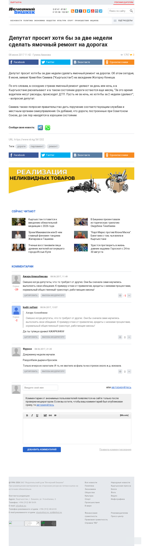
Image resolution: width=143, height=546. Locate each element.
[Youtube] (92, 11)
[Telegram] (100, 11)
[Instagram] (96, 11)
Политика (28, 21)
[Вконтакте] (76, 11)
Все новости (16, 21)
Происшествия (82, 21)
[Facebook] (80, 11)
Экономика (39, 21)
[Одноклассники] (84, 11)
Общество (51, 21)
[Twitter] (88, 11)
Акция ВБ (94, 21)
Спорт (70, 21)
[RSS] (72, 11)
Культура (61, 21)
